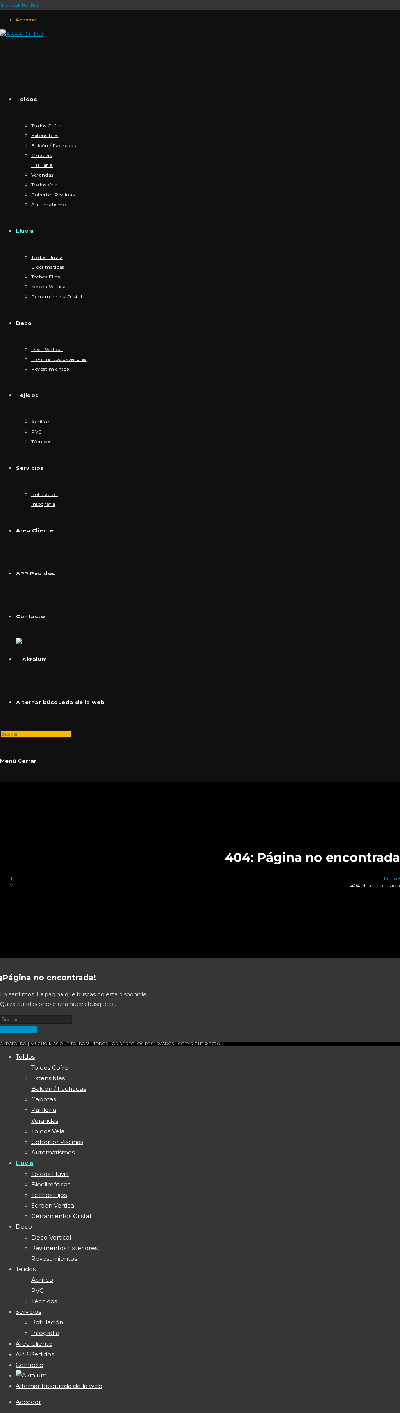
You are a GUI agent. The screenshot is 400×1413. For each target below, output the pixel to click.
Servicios (28, 1311)
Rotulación (47, 1322)
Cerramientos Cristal (61, 1216)
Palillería (43, 1109)
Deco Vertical (51, 1237)
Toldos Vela (47, 1131)
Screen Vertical (53, 1205)
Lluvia (24, 1163)
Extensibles (48, 1078)
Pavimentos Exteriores (64, 1248)
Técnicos (44, 1301)
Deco (24, 1226)
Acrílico (42, 1279)
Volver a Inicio (19, 1029)
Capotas (43, 1099)
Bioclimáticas (50, 1184)
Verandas (44, 1120)
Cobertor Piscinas (57, 1141)
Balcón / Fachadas (58, 1088)
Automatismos (53, 1152)
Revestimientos (54, 1258)
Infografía (45, 1332)
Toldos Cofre (49, 1067)
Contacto (29, 1364)
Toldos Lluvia (50, 1174)
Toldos (25, 1056)
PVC (37, 1290)
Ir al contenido (19, 4)
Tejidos (26, 1269)
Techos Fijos (49, 1195)
